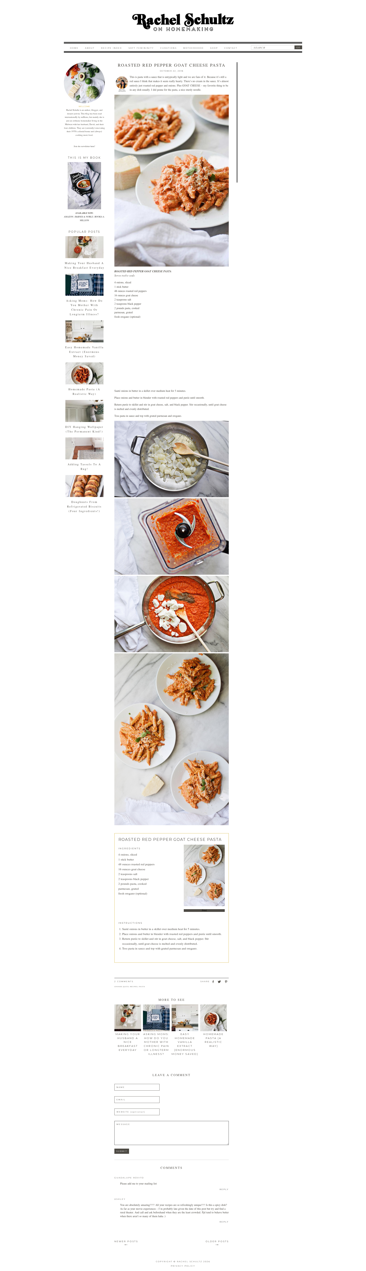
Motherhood (193, 48)
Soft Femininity (141, 48)
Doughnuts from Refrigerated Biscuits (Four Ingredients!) (84, 506)
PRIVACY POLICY (183, 1266)
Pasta (142, 986)
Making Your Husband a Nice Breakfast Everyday (128, 1042)
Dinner (118, 986)
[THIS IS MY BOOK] (84, 208)
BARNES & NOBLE (84, 216)
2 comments (123, 981)
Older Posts (217, 1242)
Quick (126, 986)
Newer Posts (126, 1242)
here (92, 146)
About (90, 48)
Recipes (134, 986)
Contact (230, 48)
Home (74, 48)
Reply (224, 1189)
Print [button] (204, 910)
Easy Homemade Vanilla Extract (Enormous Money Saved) (84, 351)
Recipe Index (111, 48)
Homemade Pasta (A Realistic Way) (213, 1040)
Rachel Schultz (122, 90)
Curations (168, 48)
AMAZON (68, 216)
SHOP (214, 48)
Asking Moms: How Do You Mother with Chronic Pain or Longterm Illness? (156, 1044)
